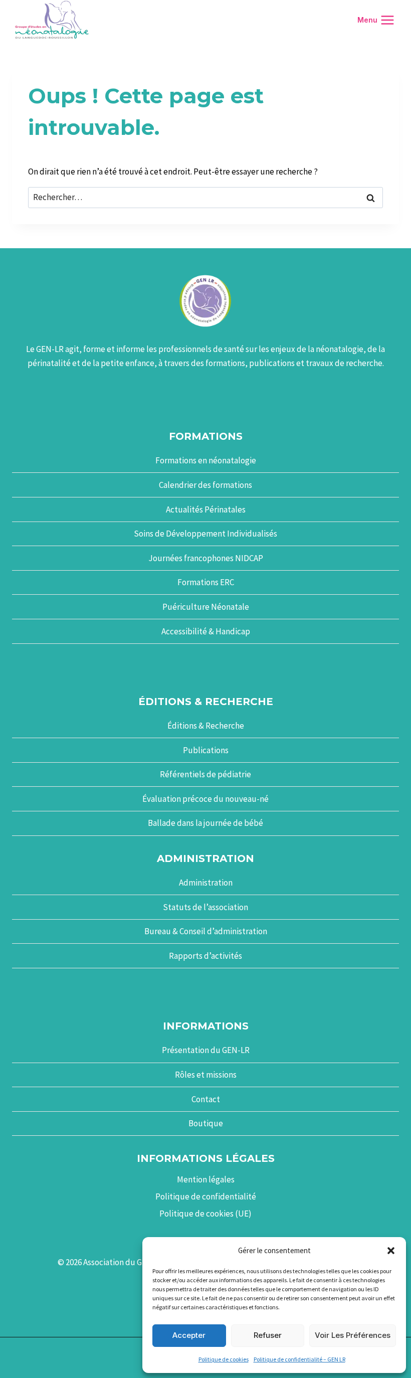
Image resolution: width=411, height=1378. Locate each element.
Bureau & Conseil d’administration (205, 931)
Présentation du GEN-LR (206, 1050)
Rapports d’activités (205, 955)
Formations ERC (205, 582)
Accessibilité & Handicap (205, 631)
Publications (206, 750)
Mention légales (206, 1179)
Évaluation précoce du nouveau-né (205, 798)
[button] (391, 1251)
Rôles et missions (206, 1074)
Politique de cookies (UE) (205, 1213)
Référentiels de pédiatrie (205, 774)
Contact (205, 1099)
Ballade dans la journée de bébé (205, 822)
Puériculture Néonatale (205, 606)
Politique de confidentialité (205, 1196)
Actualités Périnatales (206, 509)
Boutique (205, 1123)
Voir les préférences (352, 1335)
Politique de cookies (223, 1359)
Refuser (268, 1335)
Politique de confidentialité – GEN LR (299, 1359)
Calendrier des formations (205, 484)
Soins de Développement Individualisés (205, 533)
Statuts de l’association (205, 907)
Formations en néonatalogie (205, 460)
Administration (206, 882)
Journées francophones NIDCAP (205, 558)
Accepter (189, 1335)
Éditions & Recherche (205, 725)
